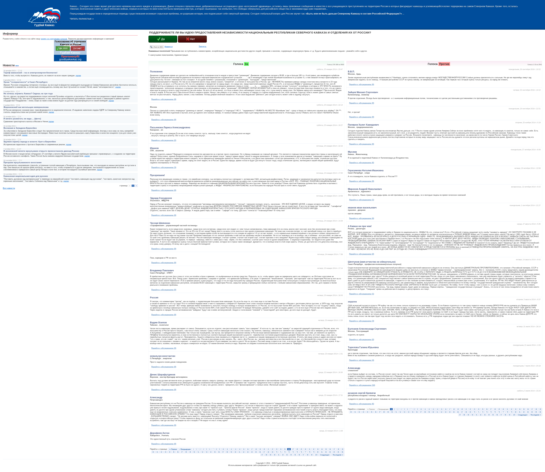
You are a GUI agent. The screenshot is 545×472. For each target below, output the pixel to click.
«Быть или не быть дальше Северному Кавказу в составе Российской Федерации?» (354, 13)
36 (330, 449)
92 (283, 455)
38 (338, 449)
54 (211, 452)
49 (190, 452)
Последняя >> (338, 455)
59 (231, 452)
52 (202, 452)
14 (239, 449)
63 (248, 452)
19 (260, 449)
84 (334, 452)
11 (227, 449)
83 (330, 452)
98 (307, 455)
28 (297, 449)
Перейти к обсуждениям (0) (163, 99)
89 (270, 455)
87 (262, 455)
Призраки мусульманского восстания (22, 162)
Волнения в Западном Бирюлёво (20, 128)
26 (289, 449)
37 (334, 449)
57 (223, 452)
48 (186, 452)
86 (342, 452)
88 (266, 455)
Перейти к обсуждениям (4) (361, 360)
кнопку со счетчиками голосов (54, 39)
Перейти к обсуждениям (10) (362, 385)
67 (264, 452)
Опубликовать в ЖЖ (153, 46)
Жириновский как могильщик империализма (26, 107)
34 (322, 449)
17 (252, 449)
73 (289, 452)
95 (295, 455)
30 (305, 449)
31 (309, 449)
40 (153, 452)
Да (163, 39)
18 (256, 449)
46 (178, 452)
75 (297, 452)
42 (161, 452)
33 (318, 449)
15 (244, 449)
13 (235, 449)
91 (279, 455)
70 (276, 452)
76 (301, 452)
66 (260, 452)
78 (309, 452)
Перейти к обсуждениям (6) (361, 163)
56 (219, 452)
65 (256, 452)
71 (281, 452)
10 (223, 449)
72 (285, 452)
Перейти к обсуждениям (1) (361, 200)
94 (291, 455)
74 (293, 452)
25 (285, 449)
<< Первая (173, 449)
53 (206, 452)
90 (274, 455)
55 (215, 452)
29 (301, 449)
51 (198, 452)
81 (322, 452)
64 (252, 452)
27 (293, 449)
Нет (192, 39)
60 (235, 452)
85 (338, 452)
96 (299, 455)
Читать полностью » (82, 18)
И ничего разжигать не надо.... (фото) (22, 118)
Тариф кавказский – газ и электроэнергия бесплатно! (30, 73)
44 (169, 452)
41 (157, 452)
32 (314, 449)
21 (268, 449)
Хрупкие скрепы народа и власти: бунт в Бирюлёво (30, 141)
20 (264, 449)
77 (305, 452)
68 (268, 452)
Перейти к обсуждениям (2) (163, 140)
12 (231, 449)
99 (312, 455)
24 (281, 449)
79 (314, 452)
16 (248, 449)
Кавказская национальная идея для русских (26, 176)
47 (182, 452)
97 (303, 455)
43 (165, 452)
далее (78, 75)
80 (318, 452)
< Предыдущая (185, 449)
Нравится (168, 47)
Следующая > (325, 455)
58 (227, 452)
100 (316, 455)
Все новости (9, 188)
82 (326, 452)
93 (287, 455)
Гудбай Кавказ (44, 25)
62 (244, 452)
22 (272, 449)
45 (174, 452)
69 (272, 452)
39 (342, 449)
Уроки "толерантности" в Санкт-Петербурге (26, 82)
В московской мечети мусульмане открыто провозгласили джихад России (41, 151)
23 (276, 449)
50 (194, 452)
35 (326, 449)
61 (239, 452)
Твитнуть (202, 46)
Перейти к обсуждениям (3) (163, 167)
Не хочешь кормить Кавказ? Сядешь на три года (28, 93)
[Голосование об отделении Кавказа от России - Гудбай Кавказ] (70, 61)
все (17, 66)
